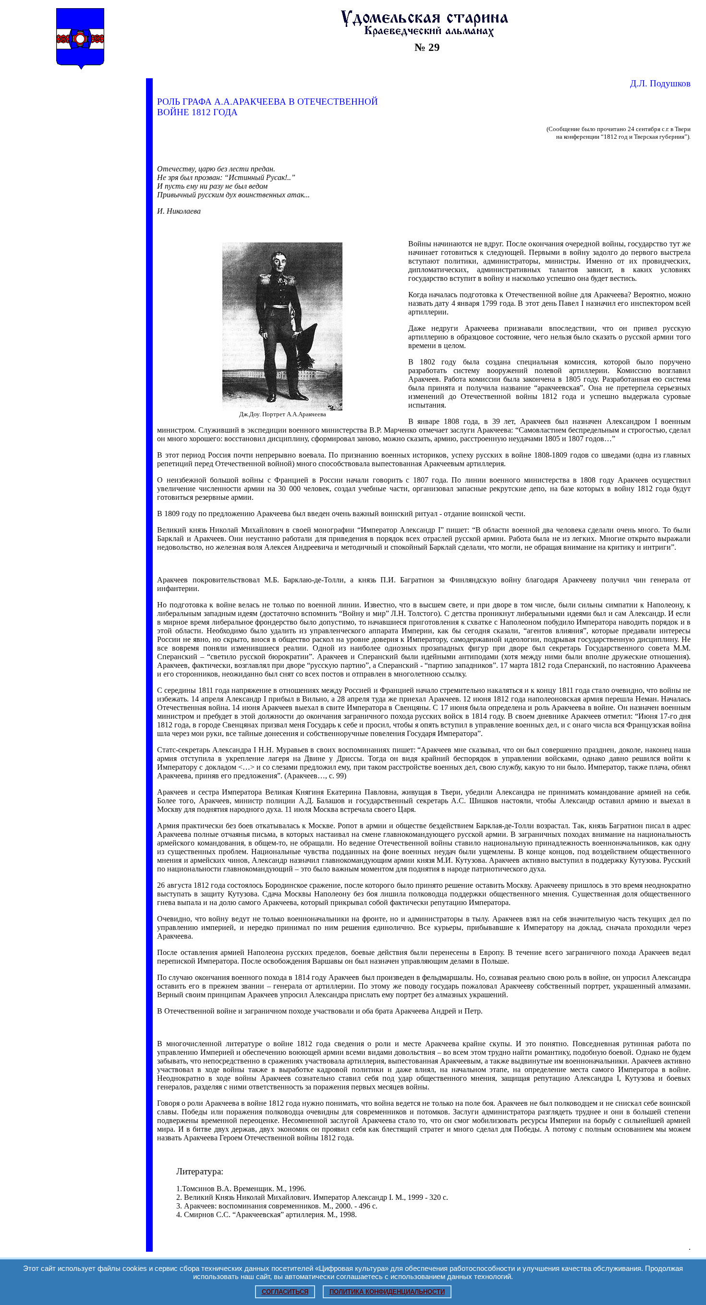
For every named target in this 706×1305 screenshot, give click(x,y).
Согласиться (285, 1291)
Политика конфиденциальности (387, 1291)
